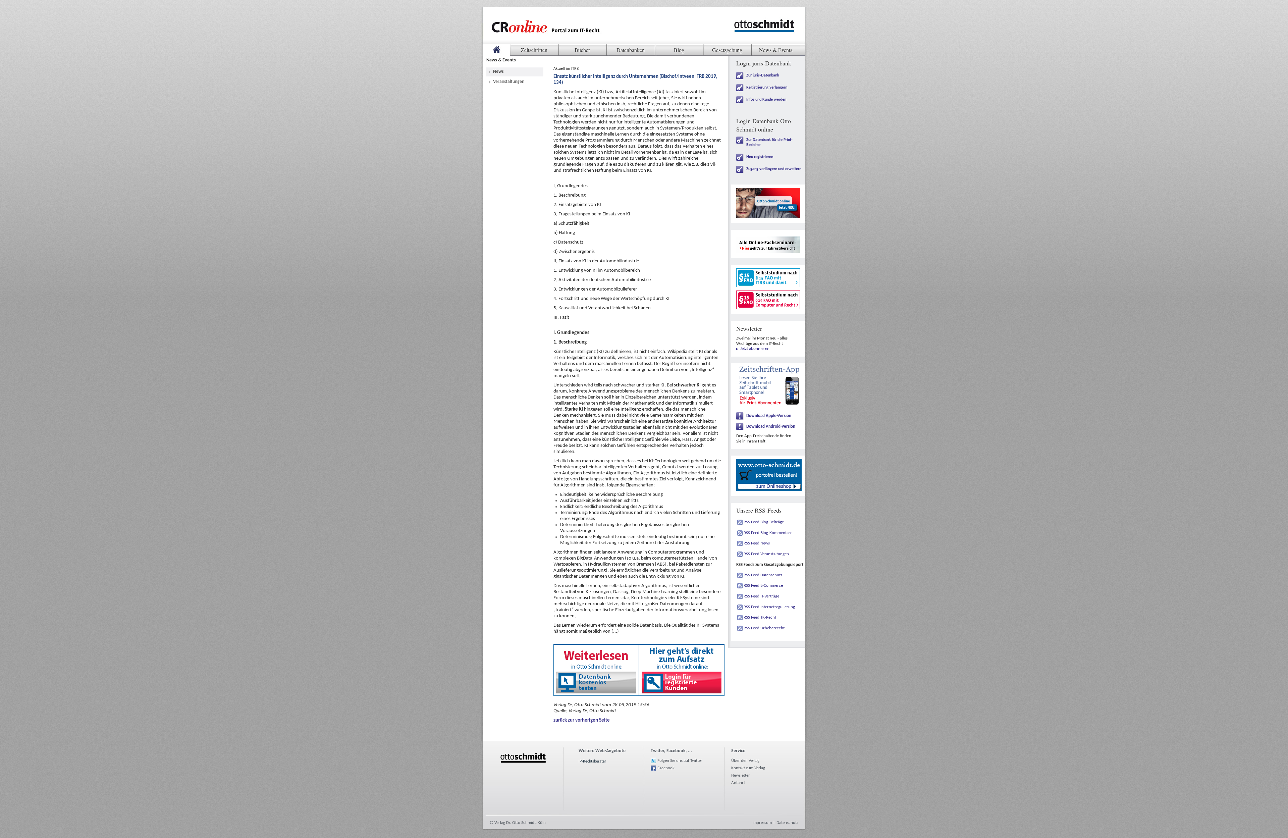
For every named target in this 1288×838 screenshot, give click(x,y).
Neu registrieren (759, 157)
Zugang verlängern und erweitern (773, 169)
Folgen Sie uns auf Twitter (679, 760)
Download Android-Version (770, 426)
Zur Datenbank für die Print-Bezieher (769, 142)
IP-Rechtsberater (592, 762)
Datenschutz (787, 823)
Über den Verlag (745, 760)
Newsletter (740, 775)
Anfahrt (738, 783)
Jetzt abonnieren (754, 349)
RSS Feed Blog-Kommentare (768, 533)
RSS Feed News (757, 543)
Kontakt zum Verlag (748, 768)
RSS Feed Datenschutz (763, 575)
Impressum (762, 823)
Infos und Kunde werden (766, 100)
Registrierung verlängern (766, 88)
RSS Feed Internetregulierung (769, 607)
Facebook (666, 768)
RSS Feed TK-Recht (760, 617)
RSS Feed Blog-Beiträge (764, 522)
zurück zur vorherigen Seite (581, 720)
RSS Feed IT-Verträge (761, 596)
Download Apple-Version (768, 416)
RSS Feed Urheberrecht (764, 628)
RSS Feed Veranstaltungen (766, 554)
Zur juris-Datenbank (762, 75)
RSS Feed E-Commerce (763, 585)
